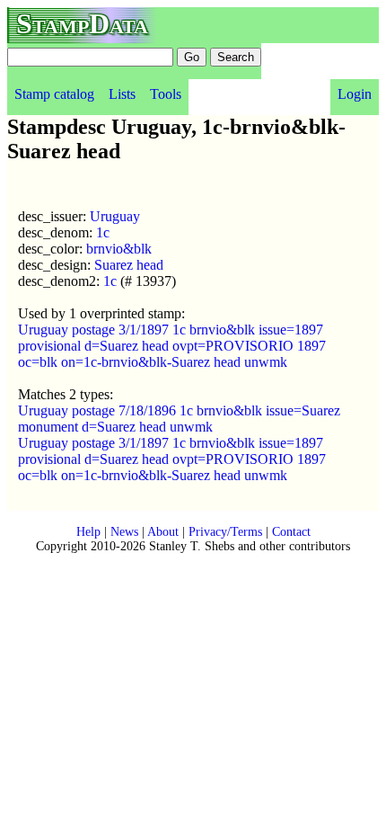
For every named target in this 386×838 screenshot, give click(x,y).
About (163, 532)
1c (103, 232)
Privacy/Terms (225, 532)
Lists (122, 94)
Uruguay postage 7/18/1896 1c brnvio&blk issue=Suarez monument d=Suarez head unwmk (179, 418)
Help (88, 532)
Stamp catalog (54, 94)
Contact (291, 532)
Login (355, 94)
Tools (165, 94)
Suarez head (128, 264)
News (124, 532)
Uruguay (115, 216)
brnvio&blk (119, 248)
